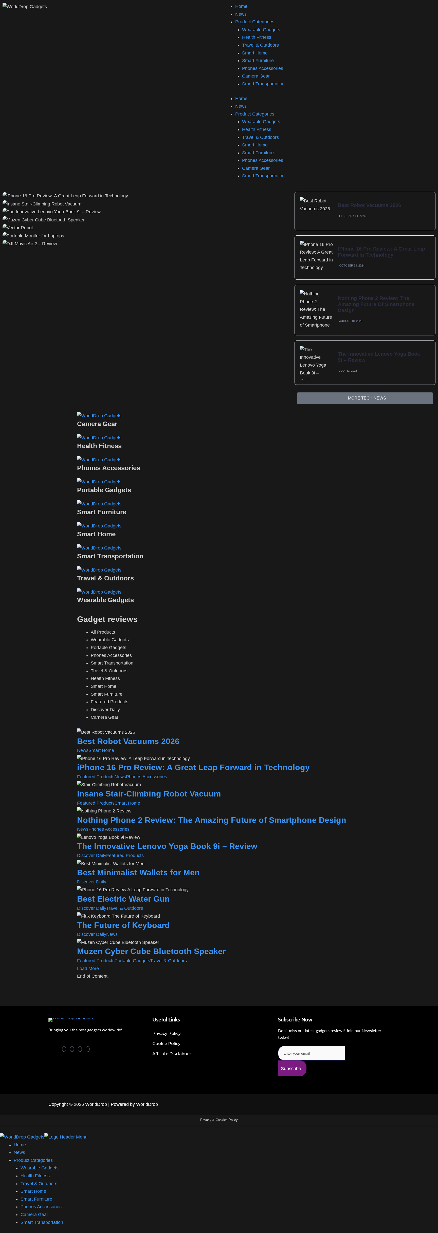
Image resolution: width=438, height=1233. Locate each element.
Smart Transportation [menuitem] (42, 1222)
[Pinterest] (64, 1049)
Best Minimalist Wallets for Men (138, 872)
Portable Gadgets (132, 960)
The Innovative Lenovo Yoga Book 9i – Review (167, 846)
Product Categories (254, 21)
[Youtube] (80, 1049)
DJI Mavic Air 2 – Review (146, 400)
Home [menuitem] (20, 1144)
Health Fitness (256, 37)
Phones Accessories (262, 68)
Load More (88, 968)
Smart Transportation (263, 83)
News (241, 14)
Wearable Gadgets (261, 29)
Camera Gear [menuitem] (34, 1214)
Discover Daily (91, 855)
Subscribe (291, 1068)
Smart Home (255, 52)
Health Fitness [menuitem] (35, 1175)
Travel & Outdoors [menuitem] (39, 1183)
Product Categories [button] (254, 114)
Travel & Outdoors (260, 45)
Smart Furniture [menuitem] (36, 1199)
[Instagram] (88, 1049)
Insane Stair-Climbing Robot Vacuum (149, 793)
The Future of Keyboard (123, 925)
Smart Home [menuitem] (33, 1191)
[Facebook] (72, 1049)
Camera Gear (256, 76)
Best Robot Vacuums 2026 (369, 205)
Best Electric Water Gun (123, 898)
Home (241, 6)
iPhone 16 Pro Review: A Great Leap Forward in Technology (193, 767)
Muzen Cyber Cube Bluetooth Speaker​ (151, 951)
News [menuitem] (19, 1152)
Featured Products (96, 776)
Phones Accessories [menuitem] (41, 1206)
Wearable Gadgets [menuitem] (40, 1167)
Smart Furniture (258, 60)
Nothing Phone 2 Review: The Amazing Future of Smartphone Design (376, 304)
